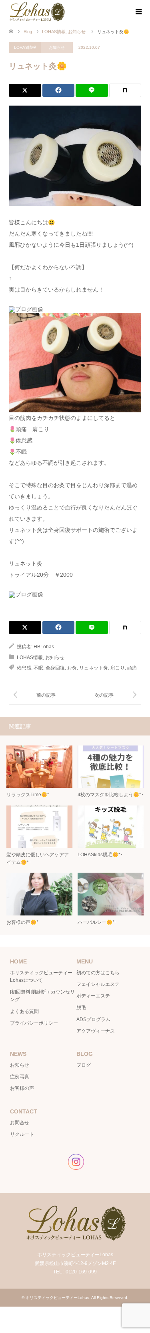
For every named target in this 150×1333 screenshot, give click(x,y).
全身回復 (55, 668)
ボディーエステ (93, 996)
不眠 (38, 668)
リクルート (22, 1134)
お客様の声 (22, 1088)
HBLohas (44, 647)
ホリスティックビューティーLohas (57, 1297)
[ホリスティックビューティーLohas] (37, 12)
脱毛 (81, 1007)
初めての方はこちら (98, 972)
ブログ (83, 1065)
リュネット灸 (93, 668)
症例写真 (19, 1076)
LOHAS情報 (25, 47)
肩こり (117, 668)
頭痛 (132, 668)
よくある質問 (24, 1011)
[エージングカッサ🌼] (108, 695)
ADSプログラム (93, 1019)
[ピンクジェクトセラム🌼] (42, 695)
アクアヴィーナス (95, 1031)
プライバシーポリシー (34, 1023)
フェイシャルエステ (98, 984)
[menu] (138, 12)
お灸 (72, 668)
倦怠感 (24, 668)
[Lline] (92, 90)
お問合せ (19, 1122)
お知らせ (57, 47)
